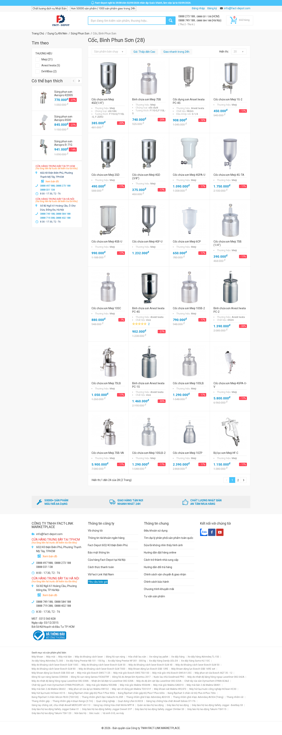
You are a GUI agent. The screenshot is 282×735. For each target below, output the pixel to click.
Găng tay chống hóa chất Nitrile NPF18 (113, 705)
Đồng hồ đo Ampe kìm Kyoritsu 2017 (131, 677)
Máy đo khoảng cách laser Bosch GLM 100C (55, 664)
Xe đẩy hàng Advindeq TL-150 (203, 656)
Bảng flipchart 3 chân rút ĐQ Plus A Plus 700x (192, 693)
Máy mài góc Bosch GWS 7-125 (93, 673)
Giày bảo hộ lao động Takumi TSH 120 (51, 713)
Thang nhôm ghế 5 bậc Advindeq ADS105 (148, 697)
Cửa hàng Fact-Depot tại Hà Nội (106, 559)
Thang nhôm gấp (40, 701)
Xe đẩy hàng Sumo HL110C (195, 660)
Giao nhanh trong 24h (176, 51)
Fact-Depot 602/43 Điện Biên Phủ (108, 545)
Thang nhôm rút (235, 697)
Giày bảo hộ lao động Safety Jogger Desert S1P (107, 709)
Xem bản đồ (52, 181)
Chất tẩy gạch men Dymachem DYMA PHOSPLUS (57, 685)
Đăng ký (212, 8)
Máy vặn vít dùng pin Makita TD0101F (131, 689)
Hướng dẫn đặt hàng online (160, 552)
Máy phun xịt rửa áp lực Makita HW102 (89, 689)
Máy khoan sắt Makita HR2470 (170, 689)
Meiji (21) (47, 59)
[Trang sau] (244, 480)
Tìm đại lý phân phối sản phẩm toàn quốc (168, 537)
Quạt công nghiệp (105, 701)
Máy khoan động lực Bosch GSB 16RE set (193, 669)
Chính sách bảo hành (156, 581)
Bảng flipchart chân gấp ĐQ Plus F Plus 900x (91, 693)
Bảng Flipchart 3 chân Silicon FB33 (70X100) (55, 697)
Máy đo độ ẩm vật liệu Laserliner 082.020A (158, 681)
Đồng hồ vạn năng (115, 656)
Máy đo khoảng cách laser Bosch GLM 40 (150, 664)
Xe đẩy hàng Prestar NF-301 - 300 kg (127, 660)
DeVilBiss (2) (49, 71)
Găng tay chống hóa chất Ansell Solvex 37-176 (170, 701)
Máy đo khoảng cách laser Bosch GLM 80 (54, 669)
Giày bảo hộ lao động (178, 705)
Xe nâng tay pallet (158, 656)
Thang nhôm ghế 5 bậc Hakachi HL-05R (102, 697)
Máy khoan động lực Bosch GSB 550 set (53, 673)
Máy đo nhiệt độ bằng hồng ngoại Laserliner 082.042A (215, 677)
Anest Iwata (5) (50, 65)
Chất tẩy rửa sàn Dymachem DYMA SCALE (206, 681)
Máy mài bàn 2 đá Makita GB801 (204, 685)
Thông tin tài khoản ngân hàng (106, 537)
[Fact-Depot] (61, 20)
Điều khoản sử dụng (155, 530)
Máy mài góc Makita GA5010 (168, 685)
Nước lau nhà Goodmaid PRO (169, 677)
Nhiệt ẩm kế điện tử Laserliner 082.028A (112, 681)
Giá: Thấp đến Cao (144, 51)
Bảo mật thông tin (99, 552)
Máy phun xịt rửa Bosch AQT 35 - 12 (213, 673)
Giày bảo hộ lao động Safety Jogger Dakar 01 (55, 709)
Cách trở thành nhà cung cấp (161, 559)
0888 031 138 (204, 16)
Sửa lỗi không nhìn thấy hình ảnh (163, 545)
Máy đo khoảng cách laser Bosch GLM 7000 (102, 669)
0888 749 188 (186, 20)
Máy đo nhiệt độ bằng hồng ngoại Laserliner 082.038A (60, 681)
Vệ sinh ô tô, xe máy (113, 713)
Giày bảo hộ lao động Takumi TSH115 (206, 709)
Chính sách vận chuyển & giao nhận (165, 574)
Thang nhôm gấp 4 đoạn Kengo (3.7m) (73, 701)
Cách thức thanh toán (101, 567)
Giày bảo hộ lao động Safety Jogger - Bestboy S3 (217, 705)
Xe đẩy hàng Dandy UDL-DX (163, 660)
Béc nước (94, 713)
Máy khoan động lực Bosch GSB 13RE (148, 669)
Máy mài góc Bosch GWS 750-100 (131, 673)
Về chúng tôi (95, 530)
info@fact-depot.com (237, 8)
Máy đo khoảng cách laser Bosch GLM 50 (197, 664)
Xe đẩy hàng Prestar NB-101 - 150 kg (85, 660)
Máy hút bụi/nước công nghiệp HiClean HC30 (212, 689)
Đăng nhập (198, 8)
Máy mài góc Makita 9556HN (135, 685)
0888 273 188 (186, 16)
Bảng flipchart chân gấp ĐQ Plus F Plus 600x (141, 693)
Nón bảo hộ (80, 713)
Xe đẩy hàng (178, 656)
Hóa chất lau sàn (137, 656)
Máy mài (50, 656)
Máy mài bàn (65, 656)
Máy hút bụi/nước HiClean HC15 (48, 693)
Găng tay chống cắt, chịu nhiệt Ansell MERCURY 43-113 (61, 705)
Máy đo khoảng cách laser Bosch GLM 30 (103, 664)
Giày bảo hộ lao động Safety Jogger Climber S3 (159, 709)
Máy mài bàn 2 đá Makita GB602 (49, 689)
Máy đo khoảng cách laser (89, 656)
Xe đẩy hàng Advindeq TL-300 (47, 660)
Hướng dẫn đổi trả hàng (158, 567)
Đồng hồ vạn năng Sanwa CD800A (50, 677)
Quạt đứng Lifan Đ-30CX (130, 701)
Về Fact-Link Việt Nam (101, 574)
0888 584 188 (204, 20)
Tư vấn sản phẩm (154, 596)
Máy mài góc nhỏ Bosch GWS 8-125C (172, 673)
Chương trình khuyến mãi (159, 589)
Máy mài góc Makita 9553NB (102, 685)
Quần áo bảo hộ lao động (150, 705)
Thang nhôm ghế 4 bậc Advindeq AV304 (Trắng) (198, 697)
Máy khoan (37, 656)
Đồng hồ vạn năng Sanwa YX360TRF (90, 677)
